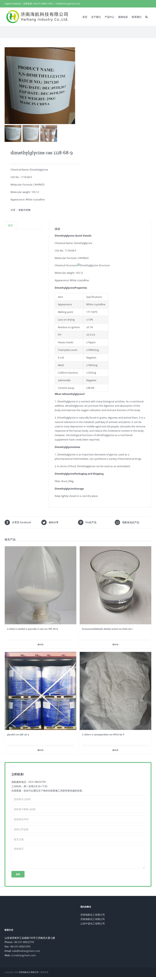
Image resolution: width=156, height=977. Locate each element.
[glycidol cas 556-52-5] (40, 691)
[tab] (10, 225)
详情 (41, 644)
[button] (146, 16)
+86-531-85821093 (20, 946)
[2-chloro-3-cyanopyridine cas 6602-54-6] (115, 691)
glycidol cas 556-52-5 (18, 734)
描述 (10, 225)
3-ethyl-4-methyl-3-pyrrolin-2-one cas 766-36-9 (32, 628)
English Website (13, 3)
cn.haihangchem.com (23, 955)
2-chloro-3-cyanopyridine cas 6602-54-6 (103, 734)
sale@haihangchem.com (26, 951)
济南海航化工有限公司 (92, 914)
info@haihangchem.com (67, 3)
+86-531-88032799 (23, 942)
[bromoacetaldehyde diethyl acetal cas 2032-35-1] (115, 585)
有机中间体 (24, 210)
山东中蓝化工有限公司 (92, 923)
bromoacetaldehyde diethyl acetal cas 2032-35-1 (107, 628)
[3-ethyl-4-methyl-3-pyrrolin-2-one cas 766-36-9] (40, 585)
